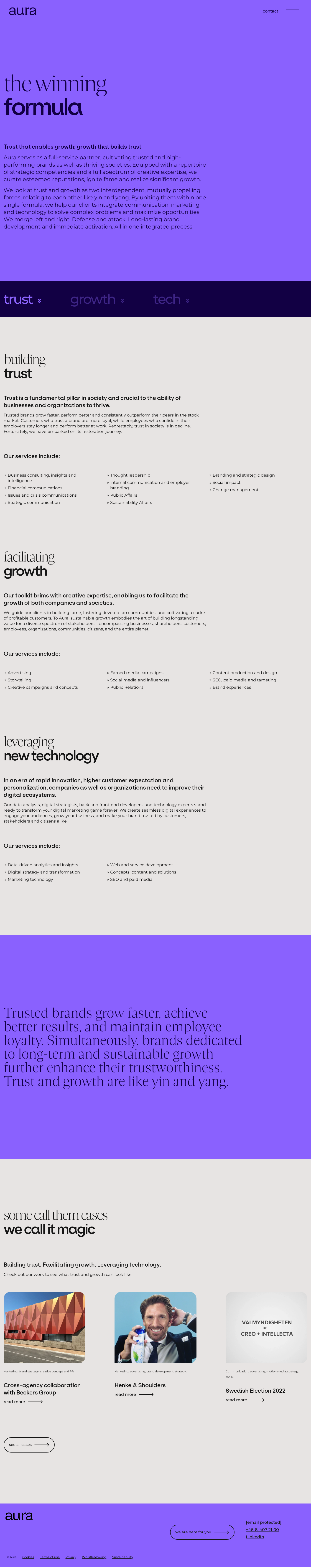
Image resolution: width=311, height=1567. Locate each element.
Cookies (28, 1557)
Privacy (71, 1557)
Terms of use (50, 1557)
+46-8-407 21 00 (262, 1529)
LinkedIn (255, 1536)
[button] (293, 11)
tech (167, 299)
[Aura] (22, 13)
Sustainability (122, 1557)
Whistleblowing (94, 1557)
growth (92, 299)
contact (270, 11)
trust (18, 299)
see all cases (20, 1445)
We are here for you (193, 1532)
